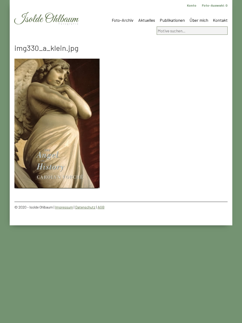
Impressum (64, 207)
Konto (191, 5)
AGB (101, 207)
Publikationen (172, 20)
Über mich (199, 20)
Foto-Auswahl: (215, 5)
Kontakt (220, 20)
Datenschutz (85, 207)
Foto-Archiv (123, 20)
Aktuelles (146, 20)
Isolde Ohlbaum (46, 19)
